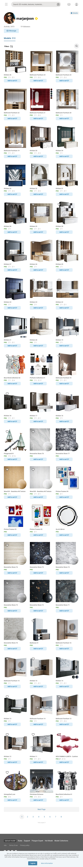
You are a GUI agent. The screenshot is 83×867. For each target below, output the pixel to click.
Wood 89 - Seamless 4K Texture (15, 491)
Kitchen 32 (33, 188)
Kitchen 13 (7, 718)
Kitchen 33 (7, 188)
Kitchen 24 (7, 302)
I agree (32, 863)
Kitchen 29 (33, 226)
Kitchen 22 (59, 302)
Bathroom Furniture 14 (37, 718)
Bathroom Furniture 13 (63, 718)
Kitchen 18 (7, 416)
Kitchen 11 (33, 756)
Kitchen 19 (59, 340)
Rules (20, 841)
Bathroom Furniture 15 (11, 681)
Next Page (41, 809)
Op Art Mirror (60, 529)
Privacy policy (24, 845)
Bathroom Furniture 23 (63, 75)
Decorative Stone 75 (37, 567)
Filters (6, 46)
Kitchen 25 (59, 264)
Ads (5, 845)
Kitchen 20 (33, 340)
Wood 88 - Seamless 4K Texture (40, 491)
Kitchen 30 (7, 226)
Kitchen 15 (33, 681)
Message (12, 31)
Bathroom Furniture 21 (37, 113)
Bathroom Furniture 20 (63, 113)
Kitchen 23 (33, 302)
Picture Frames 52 (36, 529)
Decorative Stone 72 (37, 605)
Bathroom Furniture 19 (11, 150)
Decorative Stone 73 (11, 605)
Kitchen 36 (7, 75)
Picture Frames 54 (62, 491)
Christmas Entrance (36, 794)
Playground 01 (9, 453)
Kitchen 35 (33, 150)
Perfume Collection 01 (37, 378)
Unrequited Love (9, 794)
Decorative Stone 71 (63, 605)
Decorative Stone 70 (11, 643)
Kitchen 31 (59, 188)
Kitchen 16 (59, 416)
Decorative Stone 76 (11, 567)
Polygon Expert (37, 841)
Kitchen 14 (59, 681)
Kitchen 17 (33, 416)
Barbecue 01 (34, 643)
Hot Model (49, 841)
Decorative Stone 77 (63, 453)
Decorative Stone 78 (37, 453)
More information (47, 863)
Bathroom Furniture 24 (37, 75)
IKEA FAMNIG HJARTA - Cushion (67, 756)
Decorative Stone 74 (63, 567)
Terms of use (13, 845)
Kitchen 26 (33, 264)
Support (27, 841)
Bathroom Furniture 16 (63, 643)
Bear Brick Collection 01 (64, 794)
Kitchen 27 (7, 264)
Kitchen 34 (59, 150)
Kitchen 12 (7, 756)
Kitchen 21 (7, 340)
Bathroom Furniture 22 (11, 113)
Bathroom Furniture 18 (63, 378)
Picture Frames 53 (10, 529)
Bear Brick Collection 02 (12, 378)
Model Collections (61, 841)
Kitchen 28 (59, 226)
